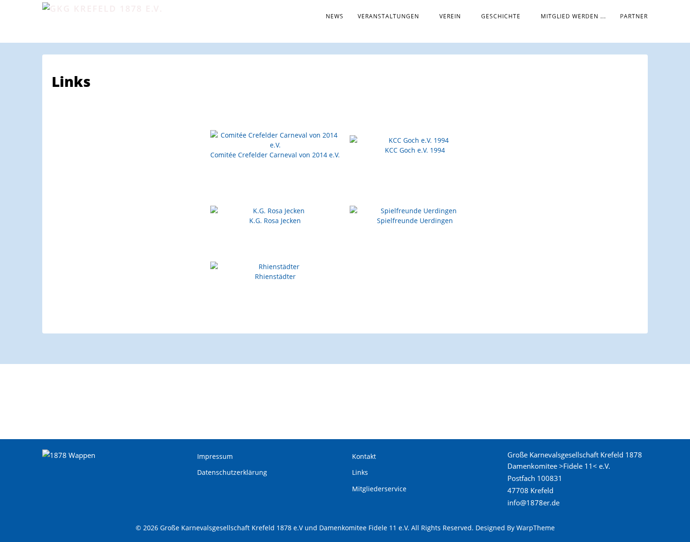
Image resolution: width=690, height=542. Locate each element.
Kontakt (364, 456)
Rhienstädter (275, 276)
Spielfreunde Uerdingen (415, 220)
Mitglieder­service (379, 488)
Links (360, 472)
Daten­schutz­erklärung (232, 472)
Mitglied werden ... (573, 16)
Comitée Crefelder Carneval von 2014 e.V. (275, 154)
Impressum (215, 456)
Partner (634, 16)
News (335, 16)
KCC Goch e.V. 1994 (415, 150)
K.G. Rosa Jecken (275, 220)
